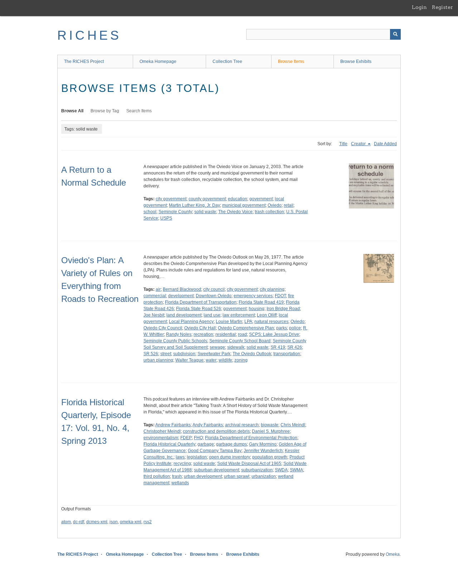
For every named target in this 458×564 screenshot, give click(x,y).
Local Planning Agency (191, 321)
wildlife (225, 360)
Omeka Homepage (158, 61)
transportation (286, 353)
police (295, 327)
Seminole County (175, 211)
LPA (248, 321)
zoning (241, 360)
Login (419, 7)
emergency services (253, 295)
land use (212, 315)
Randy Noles (178, 334)
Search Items (139, 110)
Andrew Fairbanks (173, 424)
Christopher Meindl (162, 431)
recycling (182, 463)
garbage (206, 444)
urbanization (264, 476)
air (158, 289)
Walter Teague (189, 360)
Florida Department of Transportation (201, 302)
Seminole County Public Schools (175, 340)
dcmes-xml (96, 521)
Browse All (72, 110)
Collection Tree (227, 61)
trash (177, 476)
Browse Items (291, 61)
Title (343, 143)
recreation (203, 334)
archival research (242, 424)
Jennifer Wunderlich (263, 450)
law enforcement (239, 315)
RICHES (89, 35)
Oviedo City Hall (200, 327)
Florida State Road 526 (198, 308)
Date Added (385, 143)
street (165, 353)
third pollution (156, 476)
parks (281, 327)
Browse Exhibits (355, 61)
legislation (197, 457)
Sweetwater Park (214, 353)
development (181, 295)
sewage (217, 347)
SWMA (296, 469)
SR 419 (278, 347)
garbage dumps (231, 444)
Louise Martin (229, 321)
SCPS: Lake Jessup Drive (274, 334)
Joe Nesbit (153, 315)
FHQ (198, 437)
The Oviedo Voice (235, 211)
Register (442, 7)
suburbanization (257, 469)
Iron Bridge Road (283, 308)
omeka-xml (130, 521)
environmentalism (160, 437)
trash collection (269, 211)
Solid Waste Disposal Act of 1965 (249, 463)
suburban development (216, 469)
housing (256, 308)
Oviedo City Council (162, 327)
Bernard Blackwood (182, 289)
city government (171, 198)
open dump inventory (229, 457)
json (113, 521)
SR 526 (150, 353)
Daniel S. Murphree (271, 431)
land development (183, 315)
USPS (166, 218)
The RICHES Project (84, 61)
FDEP (186, 437)
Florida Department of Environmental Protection (251, 437)
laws (180, 457)
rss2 (147, 521)
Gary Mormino (263, 444)
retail (288, 205)
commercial (154, 295)
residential (225, 334)
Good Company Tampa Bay (215, 450)
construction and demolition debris (216, 431)
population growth (269, 457)
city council (214, 289)
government (261, 198)
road (242, 334)
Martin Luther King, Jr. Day (194, 205)
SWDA (281, 469)
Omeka (393, 554)
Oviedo (275, 205)
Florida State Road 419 (261, 302)
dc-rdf (78, 521)
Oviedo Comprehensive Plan (246, 327)
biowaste (269, 424)
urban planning (158, 360)
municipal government (243, 205)
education (237, 198)
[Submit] (395, 34)
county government (207, 198)
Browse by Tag (105, 110)
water (211, 360)
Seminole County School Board (240, 340)
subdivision (184, 353)
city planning (272, 289)
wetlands (180, 482)
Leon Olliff (267, 315)
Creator (359, 143)
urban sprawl (236, 476)
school (149, 211)
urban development (203, 476)
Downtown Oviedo (214, 295)
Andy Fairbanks (208, 424)
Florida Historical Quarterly (169, 444)
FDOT (280, 295)
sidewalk (235, 347)
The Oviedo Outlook (252, 353)
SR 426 (294, 347)
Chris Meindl (293, 424)
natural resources (271, 321)
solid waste (205, 211)
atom (66, 521)
